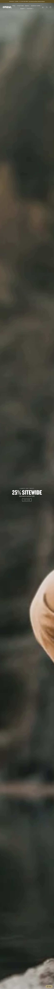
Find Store (30, 8)
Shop (13, 6)
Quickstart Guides (36, 6)
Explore (27, 6)
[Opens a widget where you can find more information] (49, 986)
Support (22, 8)
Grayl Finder (20, 6)
